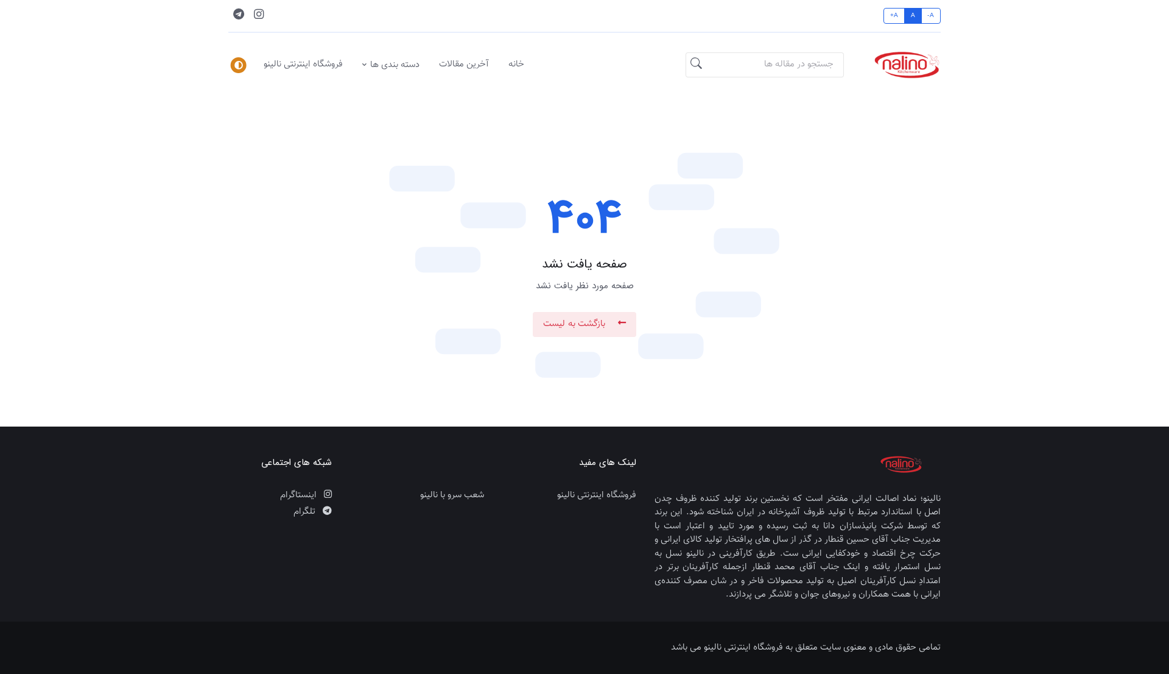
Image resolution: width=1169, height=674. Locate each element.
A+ (894, 15)
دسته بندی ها (395, 65)
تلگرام (305, 512)
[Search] (696, 65)
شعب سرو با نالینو (452, 495)
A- (930, 15)
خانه (516, 64)
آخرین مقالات (464, 64)
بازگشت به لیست (575, 324)
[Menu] (239, 65)
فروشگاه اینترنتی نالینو (303, 64)
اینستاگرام (299, 495)
